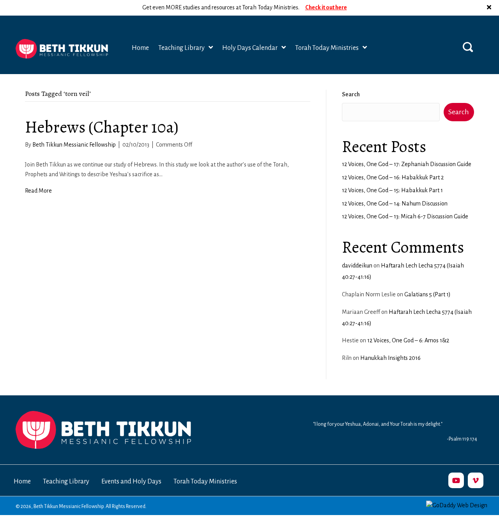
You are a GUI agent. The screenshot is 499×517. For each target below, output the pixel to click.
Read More (38, 191)
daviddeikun (357, 265)
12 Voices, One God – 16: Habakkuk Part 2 (393, 177)
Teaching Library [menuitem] (66, 481)
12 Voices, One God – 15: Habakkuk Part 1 (392, 190)
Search (351, 94)
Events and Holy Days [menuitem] (131, 481)
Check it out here (326, 7)
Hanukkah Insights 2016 (390, 358)
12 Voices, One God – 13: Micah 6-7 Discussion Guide (405, 216)
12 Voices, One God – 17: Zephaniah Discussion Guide (406, 164)
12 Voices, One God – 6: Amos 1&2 (408, 340)
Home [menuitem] (22, 481)
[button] (490, 8)
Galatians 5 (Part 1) (427, 294)
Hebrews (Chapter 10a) (102, 127)
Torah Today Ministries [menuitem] (205, 481)
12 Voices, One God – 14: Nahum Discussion (395, 203)
